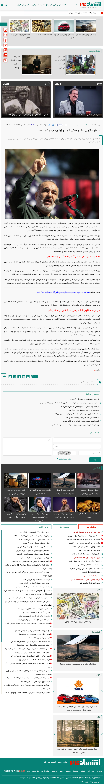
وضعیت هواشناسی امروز (91, 575)
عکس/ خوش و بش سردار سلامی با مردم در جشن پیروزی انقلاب (75, 413)
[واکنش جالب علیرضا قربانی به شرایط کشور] (39, 480)
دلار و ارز (49, 4)
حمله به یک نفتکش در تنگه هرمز (88, 564)
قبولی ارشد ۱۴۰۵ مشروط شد (90, 583)
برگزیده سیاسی (82, 125)
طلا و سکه (41, 4)
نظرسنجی (35, 771)
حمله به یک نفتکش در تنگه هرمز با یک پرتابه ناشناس (30, 641)
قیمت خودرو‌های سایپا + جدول (86, 34)
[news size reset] (61, 125)
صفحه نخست (72, 4)
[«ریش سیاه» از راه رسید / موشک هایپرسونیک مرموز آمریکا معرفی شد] (88, 480)
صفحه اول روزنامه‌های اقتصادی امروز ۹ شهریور (83, 539)
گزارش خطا (28, 376)
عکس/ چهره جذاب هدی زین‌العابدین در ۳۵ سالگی (80, 12)
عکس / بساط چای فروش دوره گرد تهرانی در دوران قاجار (28, 114)
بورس (24, 4)
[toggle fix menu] (3, 24)
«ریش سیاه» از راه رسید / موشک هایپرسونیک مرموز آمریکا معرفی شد (89, 494)
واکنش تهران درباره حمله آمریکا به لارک (86, 554)
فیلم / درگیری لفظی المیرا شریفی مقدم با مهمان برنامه (30, 656)
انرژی (19, 4)
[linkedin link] (5, 55)
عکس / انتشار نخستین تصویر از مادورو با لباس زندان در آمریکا (27, 648)
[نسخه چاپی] (45, 125)
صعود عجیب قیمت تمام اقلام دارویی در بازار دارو (32, 652)
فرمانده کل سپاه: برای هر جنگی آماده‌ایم (84, 399)
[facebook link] (5, 40)
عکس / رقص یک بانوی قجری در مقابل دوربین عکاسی (30, 561)
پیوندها (75, 771)
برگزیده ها (91, 527)
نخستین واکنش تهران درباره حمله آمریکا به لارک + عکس (29, 597)
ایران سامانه (84, 781)
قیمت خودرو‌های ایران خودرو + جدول (64, 36)
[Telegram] (19, 376)
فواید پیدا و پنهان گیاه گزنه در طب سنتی (35, 557)
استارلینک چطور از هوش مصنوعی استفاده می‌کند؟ (78, 664)
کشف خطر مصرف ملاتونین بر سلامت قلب (34, 539)
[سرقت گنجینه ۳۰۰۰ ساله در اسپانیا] (88, 504)
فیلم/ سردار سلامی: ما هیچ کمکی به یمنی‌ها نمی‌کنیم (80, 406)
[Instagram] (23, 376)
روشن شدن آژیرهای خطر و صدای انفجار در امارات (32, 535)
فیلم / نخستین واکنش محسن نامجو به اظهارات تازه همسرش (28, 678)
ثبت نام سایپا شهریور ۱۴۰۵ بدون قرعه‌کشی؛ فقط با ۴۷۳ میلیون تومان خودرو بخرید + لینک (77, 708)
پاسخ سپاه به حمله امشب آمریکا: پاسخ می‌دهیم (32, 586)
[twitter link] (5, 45)
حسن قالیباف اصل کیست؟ (91, 572)
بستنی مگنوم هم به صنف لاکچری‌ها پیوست (34, 608)
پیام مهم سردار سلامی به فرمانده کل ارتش (84, 410)
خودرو (34, 4)
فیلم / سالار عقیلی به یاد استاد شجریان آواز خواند (32, 659)
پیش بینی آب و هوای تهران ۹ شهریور (86, 532)
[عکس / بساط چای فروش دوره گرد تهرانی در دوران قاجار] (26, 101)
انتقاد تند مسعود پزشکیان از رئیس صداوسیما (84, 568)
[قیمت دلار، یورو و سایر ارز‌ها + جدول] (19, 26)
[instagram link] (5, 35)
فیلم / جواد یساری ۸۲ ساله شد (92, 114)
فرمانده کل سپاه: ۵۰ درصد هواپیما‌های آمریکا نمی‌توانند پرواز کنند (63, 292)
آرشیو (61, 771)
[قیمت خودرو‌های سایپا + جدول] (86, 26)
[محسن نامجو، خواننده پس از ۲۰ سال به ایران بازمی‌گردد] (64, 504)
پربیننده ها (64, 527)
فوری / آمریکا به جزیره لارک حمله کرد (87, 557)
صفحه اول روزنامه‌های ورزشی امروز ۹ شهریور (84, 535)
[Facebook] (14, 376)
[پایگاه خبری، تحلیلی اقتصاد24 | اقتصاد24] (86, 5)
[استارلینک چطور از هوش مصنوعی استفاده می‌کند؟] (64, 480)
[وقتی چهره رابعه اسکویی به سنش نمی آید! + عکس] (15, 504)
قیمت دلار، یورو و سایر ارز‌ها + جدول (20, 36)
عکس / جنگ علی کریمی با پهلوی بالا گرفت (84, 561)
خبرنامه (83, 771)
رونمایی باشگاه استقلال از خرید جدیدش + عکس (32, 630)
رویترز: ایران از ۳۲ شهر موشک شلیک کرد (35, 532)
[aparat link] (5, 50)
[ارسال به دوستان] (49, 125)
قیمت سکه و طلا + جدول (43, 34)
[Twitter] (10, 376)
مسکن (29, 4)
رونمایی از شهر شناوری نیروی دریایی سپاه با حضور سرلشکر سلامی (75, 424)
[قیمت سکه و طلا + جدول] (41, 26)
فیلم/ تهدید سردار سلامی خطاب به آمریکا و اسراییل (80, 421)
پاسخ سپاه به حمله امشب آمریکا (88, 550)
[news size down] (57, 125)
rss (28, 771)
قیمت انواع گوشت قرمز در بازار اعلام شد (35, 681)
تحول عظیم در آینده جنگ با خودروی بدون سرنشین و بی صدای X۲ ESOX (77, 751)
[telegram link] (5, 29)
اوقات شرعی (45, 771)
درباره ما (99, 771)
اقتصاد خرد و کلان (59, 4)
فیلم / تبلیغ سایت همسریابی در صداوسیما (34, 634)
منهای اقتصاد (96, 125)
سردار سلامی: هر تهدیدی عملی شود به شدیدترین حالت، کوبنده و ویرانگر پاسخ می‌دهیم (67, 403)
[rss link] (5, 60)
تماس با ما (91, 771)
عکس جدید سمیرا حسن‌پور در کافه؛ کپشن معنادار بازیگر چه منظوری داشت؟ (40, 517)
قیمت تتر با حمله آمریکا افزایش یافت (36, 579)
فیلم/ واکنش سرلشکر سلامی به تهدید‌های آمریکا (81, 417)
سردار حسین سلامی (87, 381)
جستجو (68, 771)
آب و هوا (54, 771)
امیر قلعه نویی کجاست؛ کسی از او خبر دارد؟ (34, 619)
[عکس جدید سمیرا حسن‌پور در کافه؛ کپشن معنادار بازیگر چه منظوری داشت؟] (39, 504)
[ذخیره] (53, 125)
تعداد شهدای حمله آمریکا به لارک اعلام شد (85, 546)
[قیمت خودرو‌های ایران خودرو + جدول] (63, 26)
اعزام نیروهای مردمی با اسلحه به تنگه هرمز (85, 579)
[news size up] (66, 125)
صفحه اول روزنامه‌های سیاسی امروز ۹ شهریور (84, 543)
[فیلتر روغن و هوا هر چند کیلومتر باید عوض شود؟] (15, 480)
